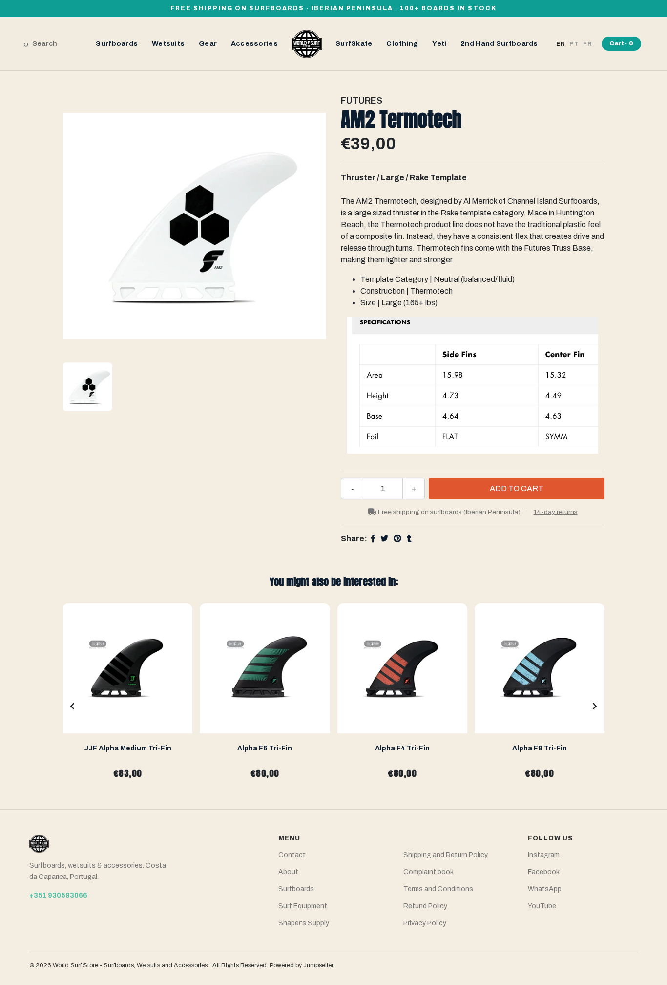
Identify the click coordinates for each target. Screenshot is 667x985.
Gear (208, 43)
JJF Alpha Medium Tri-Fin (127, 748)
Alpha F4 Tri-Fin (402, 748)
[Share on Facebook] (373, 539)
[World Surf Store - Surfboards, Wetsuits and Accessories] (307, 43)
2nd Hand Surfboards (499, 43)
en (560, 44)
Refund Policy (425, 906)
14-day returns (556, 511)
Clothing (402, 43)
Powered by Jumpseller (301, 965)
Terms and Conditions (438, 889)
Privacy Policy (424, 923)
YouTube (542, 906)
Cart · (621, 43)
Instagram (544, 854)
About (288, 872)
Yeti (439, 43)
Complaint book (428, 872)
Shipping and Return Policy (445, 854)
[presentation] (72, 706)
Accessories (254, 43)
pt (574, 44)
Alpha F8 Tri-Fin (539, 748)
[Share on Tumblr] (409, 539)
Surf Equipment (302, 906)
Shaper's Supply (303, 923)
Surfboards (117, 43)
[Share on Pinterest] (397, 539)
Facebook (544, 872)
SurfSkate (354, 43)
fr (587, 44)
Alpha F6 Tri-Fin (264, 748)
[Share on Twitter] (384, 539)
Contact (292, 854)
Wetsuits (168, 43)
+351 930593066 (58, 895)
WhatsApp (545, 889)
